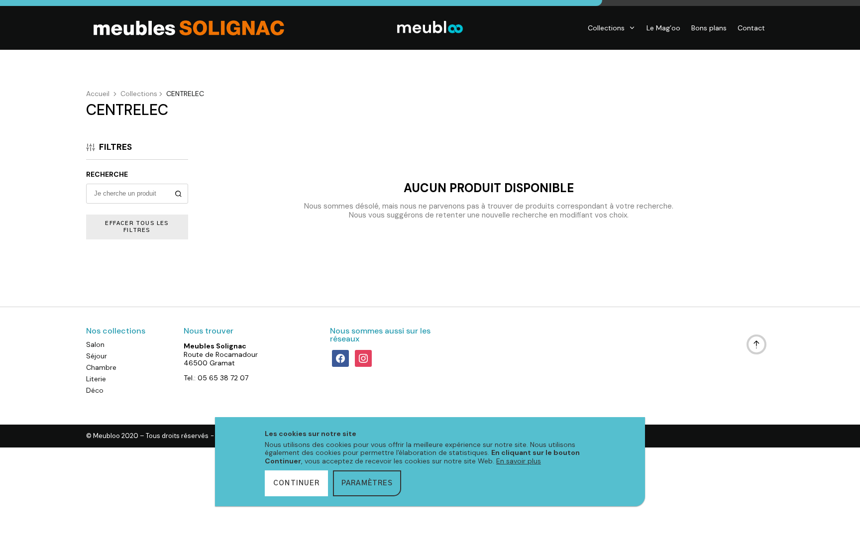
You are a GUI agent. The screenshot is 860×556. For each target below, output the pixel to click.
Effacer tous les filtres (137, 227)
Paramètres (367, 483)
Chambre (101, 367)
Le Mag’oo (663, 27)
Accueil (97, 93)
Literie (96, 378)
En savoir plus (518, 460)
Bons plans (709, 27)
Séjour (96, 355)
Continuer (296, 483)
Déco (95, 390)
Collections (606, 27)
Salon (95, 344)
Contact (751, 27)
